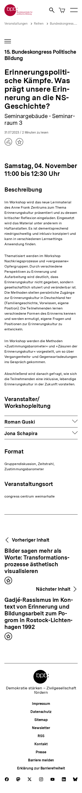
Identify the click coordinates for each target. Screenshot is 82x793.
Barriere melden (41, 760)
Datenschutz (41, 712)
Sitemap (41, 720)
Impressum (41, 704)
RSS (41, 736)
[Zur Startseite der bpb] (18, 14)
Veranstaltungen (16, 23)
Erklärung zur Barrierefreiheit (41, 768)
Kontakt (40, 744)
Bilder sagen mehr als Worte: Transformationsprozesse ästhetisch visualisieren (37, 561)
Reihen (39, 23)
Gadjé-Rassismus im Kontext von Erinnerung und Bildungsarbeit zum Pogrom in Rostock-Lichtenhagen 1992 (38, 613)
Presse (41, 752)
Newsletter (41, 728)
